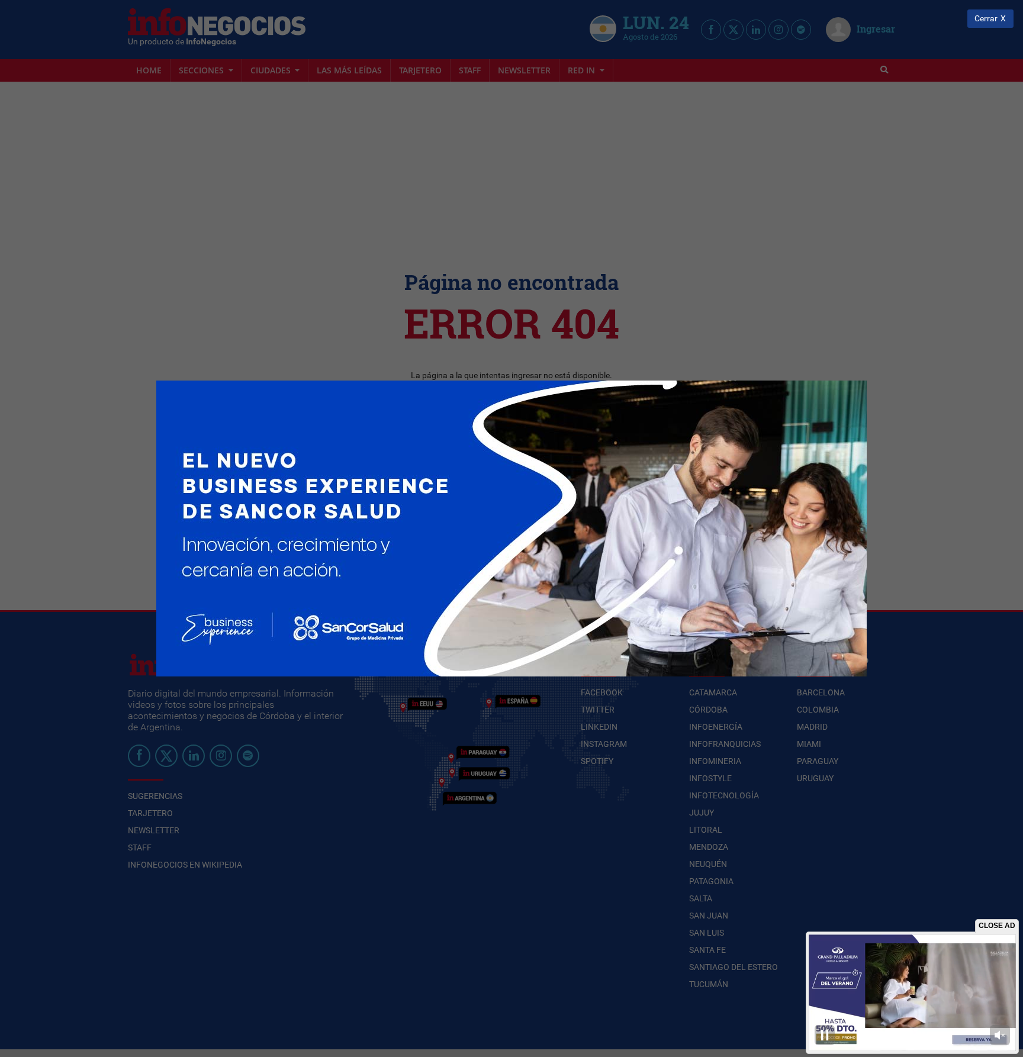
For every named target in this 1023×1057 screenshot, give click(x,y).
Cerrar (986, 19)
